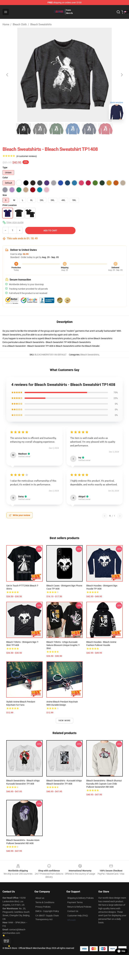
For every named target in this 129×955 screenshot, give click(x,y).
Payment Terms (75, 902)
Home (6, 24)
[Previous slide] (7, 74)
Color (5, 177)
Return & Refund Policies (79, 907)
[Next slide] (121, 74)
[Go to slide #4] (72, 128)
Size (5, 195)
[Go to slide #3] (56, 128)
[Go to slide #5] (89, 128)
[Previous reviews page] (104, 516)
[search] (118, 12)
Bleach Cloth (20, 24)
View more (65, 720)
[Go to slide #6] (105, 128)
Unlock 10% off (6, 941)
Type (5, 167)
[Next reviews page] (120, 516)
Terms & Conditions (44, 902)
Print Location (10, 205)
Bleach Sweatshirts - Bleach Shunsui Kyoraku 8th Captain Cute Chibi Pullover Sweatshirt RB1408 (104, 783)
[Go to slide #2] (40, 128)
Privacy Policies (42, 907)
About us (39, 898)
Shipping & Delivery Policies (80, 898)
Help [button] (123, 951)
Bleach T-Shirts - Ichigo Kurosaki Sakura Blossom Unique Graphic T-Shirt (63, 645)
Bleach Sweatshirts (41, 24)
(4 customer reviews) (26, 156)
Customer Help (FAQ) (77, 915)
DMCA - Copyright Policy (47, 911)
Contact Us (72, 911)
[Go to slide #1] (23, 128)
